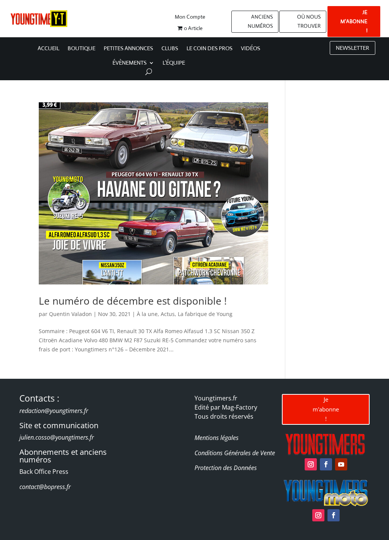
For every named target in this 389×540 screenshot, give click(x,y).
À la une (147, 314)
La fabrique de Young (205, 314)
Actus (168, 314)
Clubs (169, 49)
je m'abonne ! (353, 21)
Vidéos (250, 49)
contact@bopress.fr (45, 487)
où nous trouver (309, 21)
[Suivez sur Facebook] (326, 464)
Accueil (48, 49)
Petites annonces (128, 49)
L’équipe (174, 63)
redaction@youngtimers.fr (53, 411)
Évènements (129, 63)
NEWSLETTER (352, 47)
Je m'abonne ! (326, 408)
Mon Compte (190, 17)
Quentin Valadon (70, 314)
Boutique (81, 49)
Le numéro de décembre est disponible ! (133, 301)
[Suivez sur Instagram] (311, 464)
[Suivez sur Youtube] (341, 464)
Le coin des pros (209, 49)
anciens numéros (260, 21)
